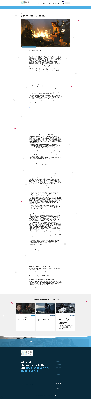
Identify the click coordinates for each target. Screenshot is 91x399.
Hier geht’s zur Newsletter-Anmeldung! (45, 395)
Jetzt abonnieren (36, 344)
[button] (1, 397)
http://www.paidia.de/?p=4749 (54, 275)
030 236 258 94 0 (37, 376)
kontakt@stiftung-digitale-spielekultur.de (40, 375)
